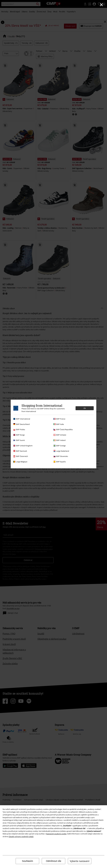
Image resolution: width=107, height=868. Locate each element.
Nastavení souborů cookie (56, 834)
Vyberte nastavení (79, 861)
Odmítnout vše (53, 861)
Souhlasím (27, 861)
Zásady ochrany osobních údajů (21, 836)
